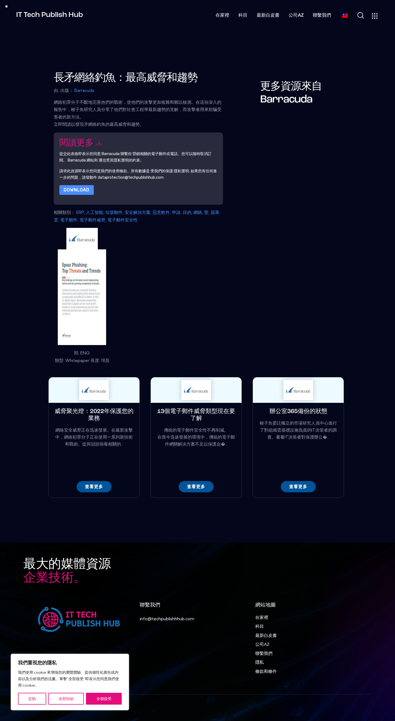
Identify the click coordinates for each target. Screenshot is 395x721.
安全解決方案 (137, 212)
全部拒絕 (66, 698)
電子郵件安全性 (122, 220)
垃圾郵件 (114, 212)
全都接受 (104, 698)
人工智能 (94, 212)
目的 (187, 212)
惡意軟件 (161, 212)
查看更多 (94, 486)
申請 (176, 212)
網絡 (197, 212)
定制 (32, 698)
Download (76, 189)
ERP (80, 212)
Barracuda (84, 90)
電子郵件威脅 (92, 220)
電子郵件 (68, 220)
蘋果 (215, 212)
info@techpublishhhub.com (167, 618)
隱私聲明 (181, 170)
